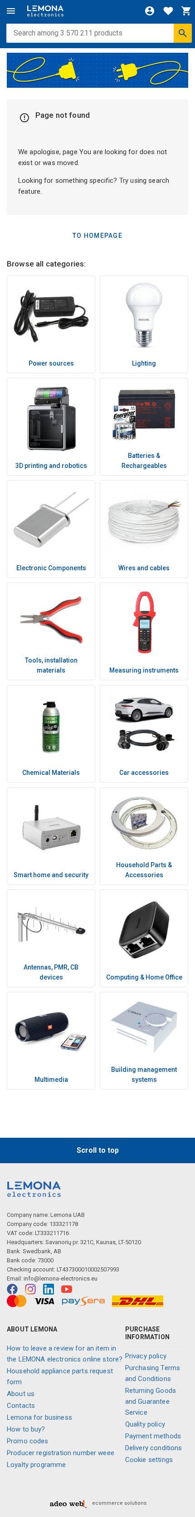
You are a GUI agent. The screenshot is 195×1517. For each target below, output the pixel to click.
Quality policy (145, 1424)
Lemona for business (39, 1417)
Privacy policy (145, 1356)
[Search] (183, 33)
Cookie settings (149, 1460)
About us (20, 1394)
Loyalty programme (36, 1465)
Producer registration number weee (60, 1453)
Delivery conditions (153, 1448)
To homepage (97, 235)
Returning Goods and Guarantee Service (150, 1401)
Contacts (21, 1405)
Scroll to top (98, 1150)
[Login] (150, 11)
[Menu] (11, 11)
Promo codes (28, 1441)
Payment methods (153, 1436)
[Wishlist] (168, 10)
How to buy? (26, 1429)
